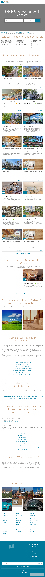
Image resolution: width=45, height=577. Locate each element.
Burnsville (4, 529)
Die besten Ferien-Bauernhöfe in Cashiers (22, 370)
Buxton (32, 529)
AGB (33, 549)
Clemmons (5, 528)
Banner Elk (18, 529)
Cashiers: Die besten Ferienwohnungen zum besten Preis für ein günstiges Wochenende (22, 396)
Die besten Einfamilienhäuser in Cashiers (22, 368)
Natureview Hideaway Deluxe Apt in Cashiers (33, 281)
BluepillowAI (33, 560)
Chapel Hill (5, 515)
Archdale (32, 528)
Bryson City (33, 524)
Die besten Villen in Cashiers (22, 372)
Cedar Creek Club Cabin (7, 78)
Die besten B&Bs (22, 437)
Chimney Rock (19, 526)
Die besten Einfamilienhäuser (22, 441)
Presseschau (33, 553)
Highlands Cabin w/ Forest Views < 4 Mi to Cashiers (34, 78)
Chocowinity (33, 517)
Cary (3, 513)
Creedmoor (19, 520)
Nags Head (32, 515)
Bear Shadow (26, 124)
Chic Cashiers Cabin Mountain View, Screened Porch (13, 218)
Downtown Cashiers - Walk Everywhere (32, 101)
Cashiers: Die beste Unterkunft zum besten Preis (22, 394)
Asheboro (18, 531)
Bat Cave (32, 531)
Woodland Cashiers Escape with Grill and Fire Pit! (13, 148)
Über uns (33, 546)
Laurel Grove (5, 124)
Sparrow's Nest (6, 171)
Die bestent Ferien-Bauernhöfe (22, 443)
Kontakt (33, 558)
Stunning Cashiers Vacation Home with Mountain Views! (14, 241)
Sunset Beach (19, 515)
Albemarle (32, 522)
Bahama (32, 526)
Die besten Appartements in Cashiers (22, 362)
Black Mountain (20, 528)
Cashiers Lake (7, 422)
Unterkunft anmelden (33, 544)
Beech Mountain (6, 526)
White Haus (5, 194)
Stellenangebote (33, 556)
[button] (18, 573)
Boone (4, 522)
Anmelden (40, 563)
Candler (4, 533)
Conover (4, 518)
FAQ (33, 551)
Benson (18, 517)
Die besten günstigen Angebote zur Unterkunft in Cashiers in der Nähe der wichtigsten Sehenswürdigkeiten (22, 448)
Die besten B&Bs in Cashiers (22, 364)
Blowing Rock (33, 518)
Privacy (33, 548)
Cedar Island (5, 517)
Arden (3, 524)
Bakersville (18, 518)
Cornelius (4, 520)
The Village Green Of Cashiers (11, 421)
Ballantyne (18, 524)
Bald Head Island (34, 520)
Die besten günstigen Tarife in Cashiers (22, 374)
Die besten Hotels (22, 439)
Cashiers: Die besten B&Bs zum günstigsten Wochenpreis (22, 398)
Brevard (18, 522)
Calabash (4, 531)
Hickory (18, 513)
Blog (33, 555)
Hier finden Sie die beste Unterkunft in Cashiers (22, 360)
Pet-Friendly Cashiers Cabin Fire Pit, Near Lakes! (33, 171)
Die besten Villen (23, 445)
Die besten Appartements (22, 435)
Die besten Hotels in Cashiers (22, 366)
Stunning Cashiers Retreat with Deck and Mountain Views (14, 101)
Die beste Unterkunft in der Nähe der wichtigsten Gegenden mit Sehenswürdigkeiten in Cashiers (22, 432)
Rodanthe (32, 513)
